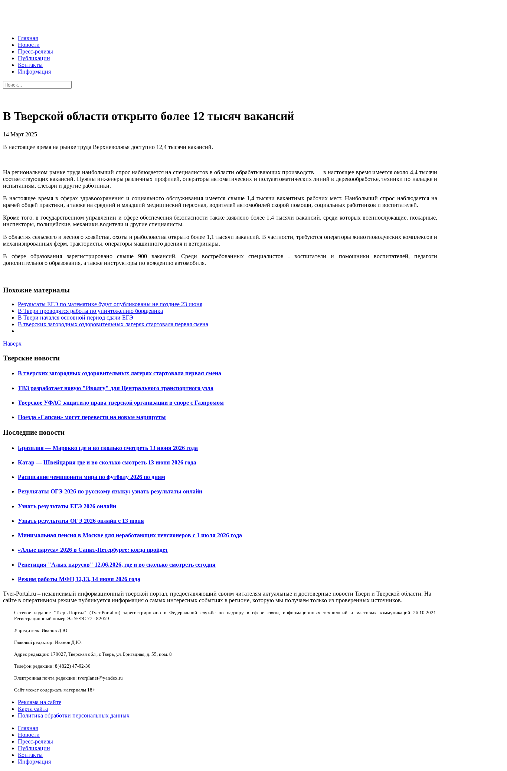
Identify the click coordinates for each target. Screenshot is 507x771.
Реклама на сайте (39, 702)
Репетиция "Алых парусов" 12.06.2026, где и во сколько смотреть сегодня (117, 564)
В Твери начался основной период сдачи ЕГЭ (75, 317)
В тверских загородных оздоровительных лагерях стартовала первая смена (113, 324)
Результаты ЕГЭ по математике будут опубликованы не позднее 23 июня (110, 304)
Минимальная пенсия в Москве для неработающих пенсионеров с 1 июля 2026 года (130, 535)
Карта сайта (33, 709)
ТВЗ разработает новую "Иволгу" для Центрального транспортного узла (115, 388)
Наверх (12, 343)
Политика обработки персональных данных (74, 715)
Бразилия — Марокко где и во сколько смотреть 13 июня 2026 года (108, 448)
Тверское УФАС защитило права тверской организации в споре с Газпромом (121, 402)
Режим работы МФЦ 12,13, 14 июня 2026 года (79, 579)
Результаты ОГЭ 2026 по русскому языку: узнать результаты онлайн (110, 491)
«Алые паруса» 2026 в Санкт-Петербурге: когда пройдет (93, 550)
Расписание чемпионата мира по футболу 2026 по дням (91, 477)
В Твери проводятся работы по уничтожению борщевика (90, 311)
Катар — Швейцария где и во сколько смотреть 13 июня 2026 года (107, 462)
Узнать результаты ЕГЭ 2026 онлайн (67, 506)
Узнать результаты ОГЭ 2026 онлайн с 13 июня (81, 521)
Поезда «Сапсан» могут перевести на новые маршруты (92, 417)
